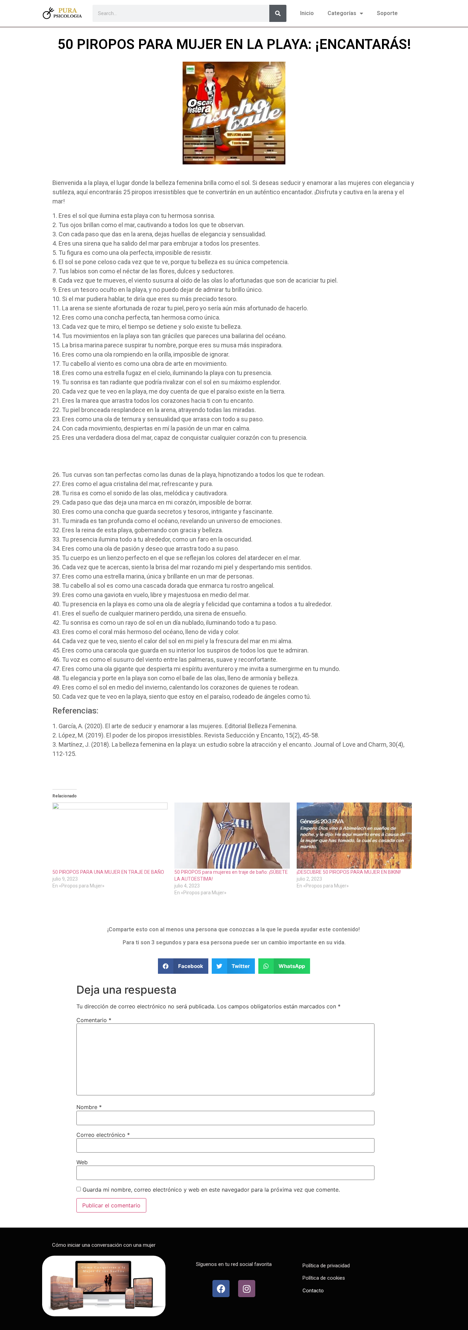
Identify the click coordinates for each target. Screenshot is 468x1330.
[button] (183, 966)
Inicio (307, 13)
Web (82, 1162)
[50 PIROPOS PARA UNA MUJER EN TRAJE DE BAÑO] (110, 835)
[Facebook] (221, 1288)
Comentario (93, 1020)
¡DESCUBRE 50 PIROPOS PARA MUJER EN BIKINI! (349, 872)
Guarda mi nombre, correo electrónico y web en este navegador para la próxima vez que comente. (211, 1189)
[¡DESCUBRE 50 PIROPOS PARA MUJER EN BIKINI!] (354, 835)
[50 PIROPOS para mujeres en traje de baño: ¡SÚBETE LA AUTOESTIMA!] (232, 835)
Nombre (89, 1107)
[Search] (277, 13)
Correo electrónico (103, 1135)
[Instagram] (246, 1288)
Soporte (387, 13)
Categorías (342, 13)
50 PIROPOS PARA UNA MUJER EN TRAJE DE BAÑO (108, 872)
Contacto (313, 1291)
